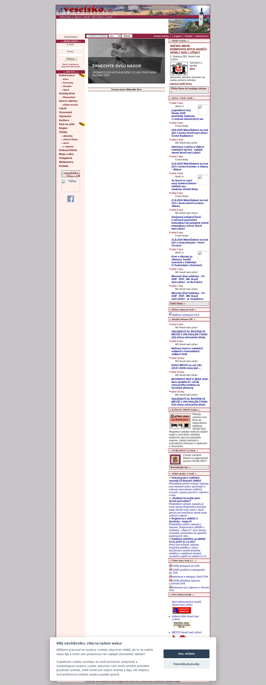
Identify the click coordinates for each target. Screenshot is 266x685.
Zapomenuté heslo (70, 66)
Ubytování (65, 116)
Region (63, 128)
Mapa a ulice (66, 154)
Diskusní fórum (68, 150)
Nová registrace (71, 64)
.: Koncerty (67, 82)
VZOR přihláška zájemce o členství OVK (184, 582)
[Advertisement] (112, 26)
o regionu (177, 36)
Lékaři (62, 108)
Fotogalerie (65, 158)
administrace (202, 36)
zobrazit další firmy (181, 83)
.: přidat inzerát (69, 104)
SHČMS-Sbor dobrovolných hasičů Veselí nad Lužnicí (188, 49)
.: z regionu (67, 146)
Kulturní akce (67, 75)
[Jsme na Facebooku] (70, 198)
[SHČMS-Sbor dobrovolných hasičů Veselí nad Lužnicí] (179, 74)
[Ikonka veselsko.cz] (71, 176)
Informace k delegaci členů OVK (190, 576)
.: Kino (64, 79)
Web (192, 69)
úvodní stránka (161, 36)
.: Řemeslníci (68, 97)
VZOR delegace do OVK (186, 565)
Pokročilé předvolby (187, 664)
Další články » (177, 303)
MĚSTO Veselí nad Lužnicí (187, 632)
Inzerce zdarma (68, 101)
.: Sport (65, 90)
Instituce (64, 120)
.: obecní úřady (69, 139)
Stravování (65, 112)
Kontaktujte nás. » (181, 467)
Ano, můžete (186, 653)
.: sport (65, 143)
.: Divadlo (66, 86)
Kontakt (63, 166)
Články (63, 132)
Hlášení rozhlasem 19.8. (186, 315)
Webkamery (66, 162)
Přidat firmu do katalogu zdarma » (188, 90)
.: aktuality (67, 136)
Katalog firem (67, 93)
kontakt (188, 36)
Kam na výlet (67, 124)
